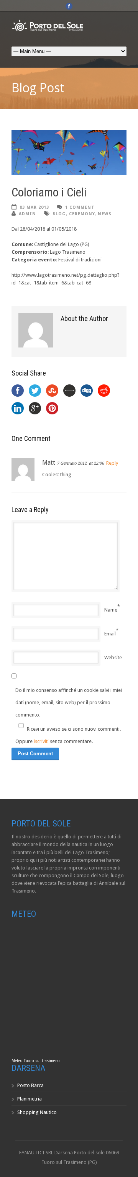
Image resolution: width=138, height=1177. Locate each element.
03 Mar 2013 (34, 207)
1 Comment (80, 207)
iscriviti (41, 741)
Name (110, 610)
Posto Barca (30, 1085)
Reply (112, 463)
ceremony (82, 213)
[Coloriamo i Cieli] (69, 153)
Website (113, 657)
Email (110, 634)
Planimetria (29, 1099)
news (105, 213)
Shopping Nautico (37, 1112)
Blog (59, 213)
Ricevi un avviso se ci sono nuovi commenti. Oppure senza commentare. (68, 735)
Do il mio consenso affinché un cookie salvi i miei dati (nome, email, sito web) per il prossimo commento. (68, 702)
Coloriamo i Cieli (49, 192)
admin (27, 213)
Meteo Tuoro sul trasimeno (36, 1061)
